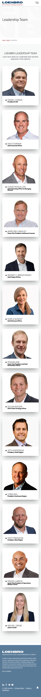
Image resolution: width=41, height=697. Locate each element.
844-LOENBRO (6, 671)
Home (3, 40)
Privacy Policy (19, 688)
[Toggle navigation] (37, 3)
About (8, 40)
